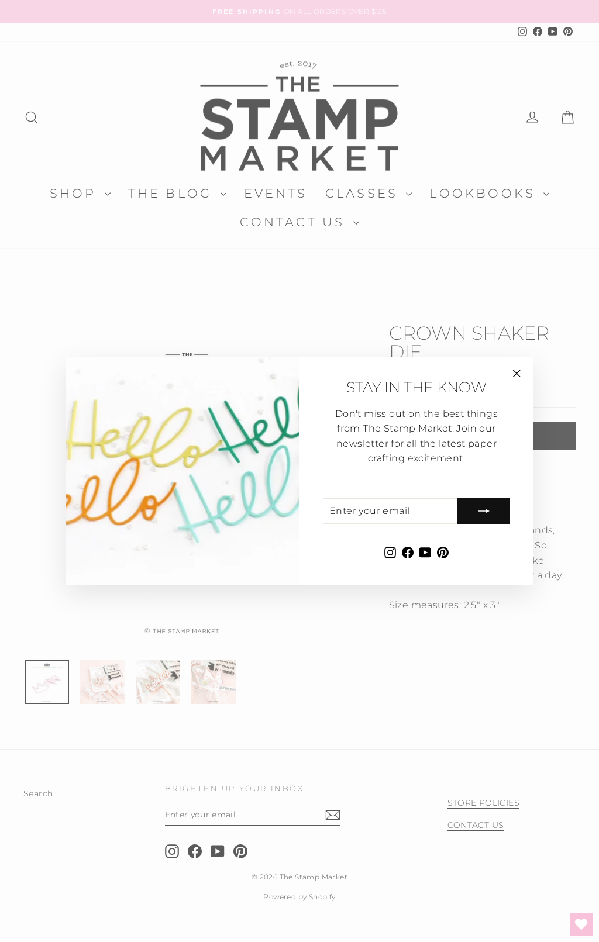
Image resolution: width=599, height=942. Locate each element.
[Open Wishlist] (581, 924)
